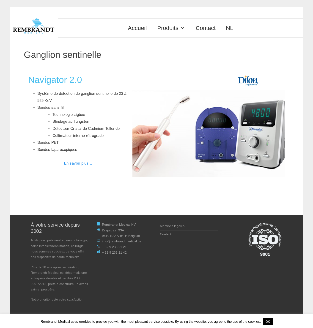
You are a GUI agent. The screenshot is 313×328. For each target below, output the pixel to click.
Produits (167, 28)
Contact (206, 28)
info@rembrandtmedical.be (121, 241)
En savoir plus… (78, 163)
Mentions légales (172, 226)
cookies (85, 321)
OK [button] (268, 321)
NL (229, 28)
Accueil (137, 28)
